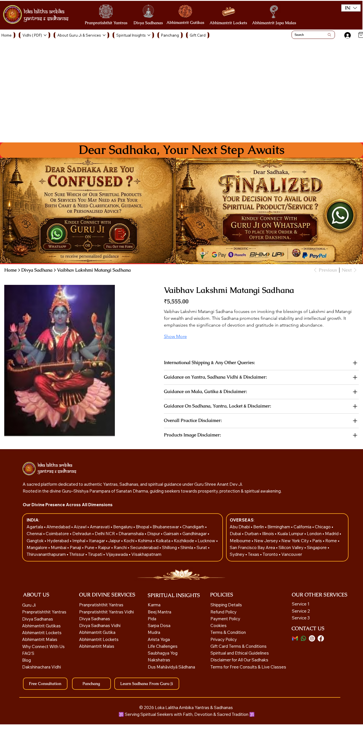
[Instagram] (312, 638)
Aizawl (80, 526)
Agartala (35, 526)
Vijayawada (117, 554)
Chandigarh (193, 526)
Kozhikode (184, 540)
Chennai (35, 533)
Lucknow (207, 540)
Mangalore (37, 547)
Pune (90, 547)
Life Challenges (163, 646)
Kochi (129, 540)
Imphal (79, 540)
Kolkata (163, 540)
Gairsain (171, 533)
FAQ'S (28, 653)
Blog (26, 660)
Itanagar (97, 540)
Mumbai (59, 547)
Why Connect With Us (43, 646)
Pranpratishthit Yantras (106, 22)
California (303, 526)
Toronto (271, 554)
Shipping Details (226, 604)
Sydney (237, 554)
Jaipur (114, 540)
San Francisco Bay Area (252, 547)
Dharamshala (132, 533)
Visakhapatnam (146, 554)
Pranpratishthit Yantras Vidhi (106, 612)
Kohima (145, 540)
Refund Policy (223, 612)
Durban (251, 533)
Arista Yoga (159, 639)
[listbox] (351, 8)
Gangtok (36, 540)
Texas (254, 554)
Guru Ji (29, 605)
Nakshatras (159, 660)
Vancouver (291, 554)
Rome (331, 540)
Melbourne (241, 540)
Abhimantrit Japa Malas (274, 22)
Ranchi (121, 547)
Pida (152, 618)
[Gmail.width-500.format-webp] (295, 638)
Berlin (259, 526)
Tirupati (95, 554)
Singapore (317, 547)
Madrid (332, 533)
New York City (295, 540)
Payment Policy (225, 618)
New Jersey (266, 540)
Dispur (154, 533)
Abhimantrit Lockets (228, 22)
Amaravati (100, 526)
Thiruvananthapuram (47, 554)
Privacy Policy (223, 639)
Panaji (76, 547)
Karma (154, 604)
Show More (175, 336)
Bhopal (143, 526)
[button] (351, 8)
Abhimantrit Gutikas (185, 22)
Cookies (218, 625)
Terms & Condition (228, 632)
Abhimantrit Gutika (97, 632)
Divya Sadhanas (148, 22)
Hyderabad (58, 540)
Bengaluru (123, 526)
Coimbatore (58, 533)
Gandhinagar (195, 533)
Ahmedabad (59, 526)
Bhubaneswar (166, 526)
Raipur (104, 547)
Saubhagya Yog (163, 653)
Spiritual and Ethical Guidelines (239, 653)
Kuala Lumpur (290, 533)
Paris (317, 540)
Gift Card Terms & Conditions (238, 646)
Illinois (268, 533)
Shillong (170, 547)
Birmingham (279, 526)
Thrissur (77, 554)
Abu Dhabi (240, 526)
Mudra (154, 632)
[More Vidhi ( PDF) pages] (45, 35)
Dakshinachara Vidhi (41, 667)
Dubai (236, 533)
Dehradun (82, 533)
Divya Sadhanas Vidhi (100, 625)
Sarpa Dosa (159, 625)
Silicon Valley (290, 547)
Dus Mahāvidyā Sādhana (171, 667)
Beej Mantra (160, 612)
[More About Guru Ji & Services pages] (104, 35)
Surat (202, 547)
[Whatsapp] (303, 638)
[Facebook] (321, 638)
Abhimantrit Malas (39, 639)
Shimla (187, 547)
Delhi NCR (105, 533)
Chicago (323, 526)
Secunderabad (144, 547)
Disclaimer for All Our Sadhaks (239, 660)
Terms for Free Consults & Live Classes (248, 667)
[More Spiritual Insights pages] (148, 35)
